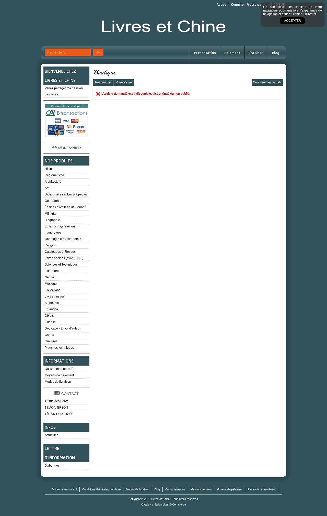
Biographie (52, 220)
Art (47, 188)
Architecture (53, 181)
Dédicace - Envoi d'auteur (62, 328)
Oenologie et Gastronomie (63, 239)
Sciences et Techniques (61, 264)
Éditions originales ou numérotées (60, 229)
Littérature (52, 271)
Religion (50, 245)
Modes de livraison (58, 381)
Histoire (50, 169)
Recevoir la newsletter (261, 489)
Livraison (256, 53)
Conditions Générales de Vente (101, 489)
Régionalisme (54, 175)
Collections (52, 290)
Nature (49, 277)
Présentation (205, 53)
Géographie (53, 201)
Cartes (49, 335)
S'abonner (52, 465)
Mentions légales (201, 489)
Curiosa (50, 322)
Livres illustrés (55, 296)
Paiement (232, 53)
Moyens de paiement (59, 375)
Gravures (51, 341)
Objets (49, 315)
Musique (51, 284)
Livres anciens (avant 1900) (64, 258)
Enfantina (51, 309)
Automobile (53, 303)
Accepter (292, 21)
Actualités (51, 435)
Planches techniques (59, 347)
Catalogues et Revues (60, 252)
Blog (275, 53)
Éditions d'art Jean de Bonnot (65, 207)
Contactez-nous (175, 489)
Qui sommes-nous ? (59, 369)
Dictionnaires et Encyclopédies (66, 194)
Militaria (50, 213)
